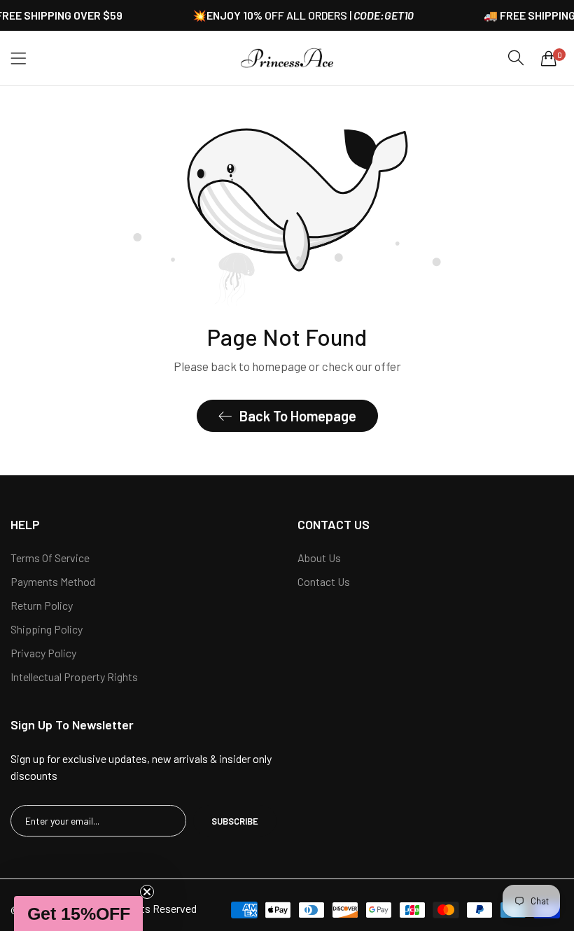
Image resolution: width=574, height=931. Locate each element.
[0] (548, 58)
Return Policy (41, 605)
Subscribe (234, 821)
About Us (319, 557)
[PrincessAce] (287, 58)
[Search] (516, 58)
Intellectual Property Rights (74, 676)
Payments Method (52, 581)
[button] (78, 913)
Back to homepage (297, 415)
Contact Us (324, 581)
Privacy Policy (43, 652)
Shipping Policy (46, 629)
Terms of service (50, 557)
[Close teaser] (147, 892)
